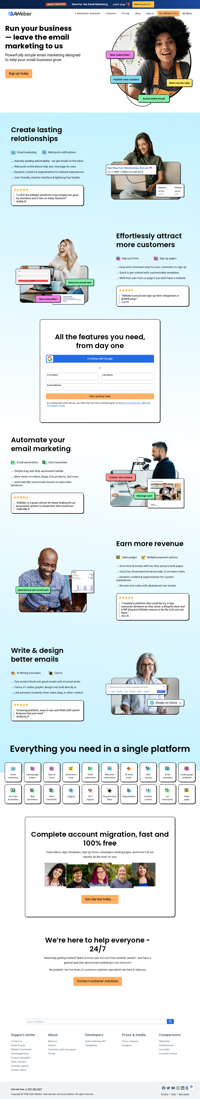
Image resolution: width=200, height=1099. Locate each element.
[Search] (170, 1021)
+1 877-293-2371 (33, 1089)
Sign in (150, 13)
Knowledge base (20, 1053)
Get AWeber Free (168, 13)
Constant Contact (168, 1053)
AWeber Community (21, 1049)
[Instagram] (178, 1088)
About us (52, 1041)
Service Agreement (131, 403)
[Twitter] (168, 1088)
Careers (52, 1045)
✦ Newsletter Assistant (87, 13)
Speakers (127, 1045)
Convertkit (164, 1049)
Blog (137, 13)
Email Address (54, 385)
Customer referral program (62, 1049)
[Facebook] (163, 1088)
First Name (52, 374)
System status (18, 1070)
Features (111, 13)
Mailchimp (164, 1041)
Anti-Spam (184, 1094)
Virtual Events (18, 1045)
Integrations (91, 1045)
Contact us (16, 1041)
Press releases (130, 1041)
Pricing (126, 13)
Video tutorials (18, 1062)
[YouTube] (173, 1088)
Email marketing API (95, 1041)
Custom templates (20, 1058)
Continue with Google (100, 359)
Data (173, 1094)
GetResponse (166, 1045)
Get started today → (100, 899)
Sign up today (19, 73)
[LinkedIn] (182, 1088)
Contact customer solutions (97, 981)
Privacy (164, 1094)
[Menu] (187, 13)
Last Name (107, 374)
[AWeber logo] (18, 13)
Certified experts (20, 1066)
